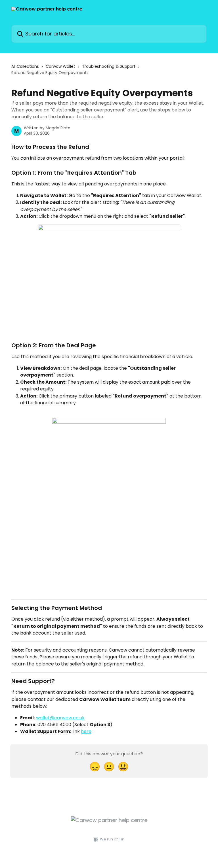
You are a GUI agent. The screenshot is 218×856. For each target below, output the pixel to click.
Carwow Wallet (60, 66)
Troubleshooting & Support (108, 66)
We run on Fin (112, 839)
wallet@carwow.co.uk (60, 718)
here (86, 731)
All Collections (25, 66)
